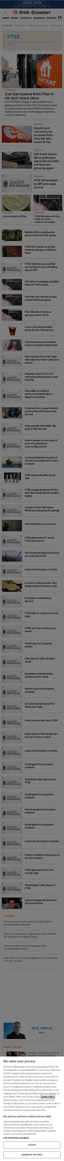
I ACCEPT (32, 1145)
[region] (32, 1108)
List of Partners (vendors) (16, 1137)
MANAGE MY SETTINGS (32, 1154)
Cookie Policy (48, 1096)
